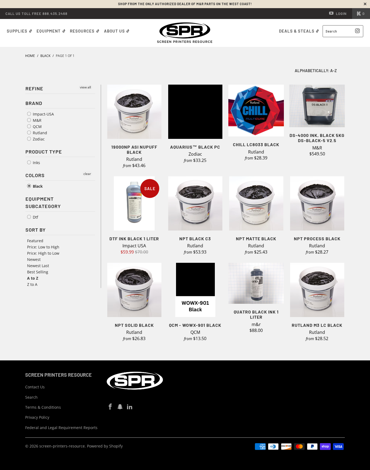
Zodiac (38, 139)
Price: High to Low (43, 253)
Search (31, 397)
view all (85, 87)
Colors (35, 175)
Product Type (43, 152)
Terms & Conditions (43, 407)
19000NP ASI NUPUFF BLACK (134, 112)
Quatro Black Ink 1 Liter (256, 283)
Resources (83, 30)
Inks (36, 162)
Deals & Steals (297, 30)
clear (87, 173)
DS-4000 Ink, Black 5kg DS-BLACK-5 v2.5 (317, 106)
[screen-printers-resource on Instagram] (120, 407)
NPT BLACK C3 (195, 203)
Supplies (17, 30)
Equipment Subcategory (43, 202)
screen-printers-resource (62, 446)
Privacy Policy (37, 417)
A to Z (32, 278)
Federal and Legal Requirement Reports (61, 427)
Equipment (49, 30)
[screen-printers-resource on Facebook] (110, 407)
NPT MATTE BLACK (256, 203)
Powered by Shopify (105, 446)
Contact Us (35, 386)
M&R (36, 120)
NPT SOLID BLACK (134, 290)
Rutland (39, 132)
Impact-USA (43, 114)
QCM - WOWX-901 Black (195, 290)
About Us (115, 30)
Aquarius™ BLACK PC (195, 112)
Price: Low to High (43, 247)
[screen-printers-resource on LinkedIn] (130, 407)
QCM (37, 126)
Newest (34, 259)
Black (37, 186)
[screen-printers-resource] (185, 33)
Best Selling (37, 271)
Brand (33, 103)
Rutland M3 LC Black (317, 290)
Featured (35, 240)
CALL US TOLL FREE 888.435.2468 (36, 13)
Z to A (32, 284)
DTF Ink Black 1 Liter (134, 203)
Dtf (35, 217)
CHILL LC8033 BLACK (256, 110)
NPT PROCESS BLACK (317, 203)
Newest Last (38, 265)
